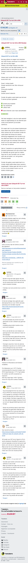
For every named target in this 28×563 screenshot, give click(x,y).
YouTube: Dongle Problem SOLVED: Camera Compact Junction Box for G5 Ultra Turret (14, 254)
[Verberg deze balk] (26, 5)
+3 (11, 177)
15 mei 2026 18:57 (16, 459)
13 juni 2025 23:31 (16, 317)
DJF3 (7, 425)
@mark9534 (10, 274)
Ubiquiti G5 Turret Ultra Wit (10, 20)
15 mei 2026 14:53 (10, 427)
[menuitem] (18, 2)
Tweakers (4, 557)
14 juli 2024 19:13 (11, 215)
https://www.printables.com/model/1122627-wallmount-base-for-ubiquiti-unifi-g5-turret (14, 433)
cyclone (7, 47)
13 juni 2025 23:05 (10, 298)
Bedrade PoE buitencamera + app (7, 33)
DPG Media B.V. (20, 557)
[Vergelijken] (26, 24)
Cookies (3, 533)
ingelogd (21, 503)
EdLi (7, 296)
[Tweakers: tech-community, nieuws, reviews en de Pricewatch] (9, 2)
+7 (7, 24)
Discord (5, 549)
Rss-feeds (6, 547)
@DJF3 (8, 459)
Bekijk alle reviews (8, 39)
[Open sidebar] (27, 8)
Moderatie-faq (14, 198)
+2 (8, 177)
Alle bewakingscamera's (8, 18)
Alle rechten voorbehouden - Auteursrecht (13, 559)
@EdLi (8, 317)
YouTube (5, 542)
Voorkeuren (10, 533)
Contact (3, 524)
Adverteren (4, 522)
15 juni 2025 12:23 (16, 388)
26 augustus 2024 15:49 (12, 241)
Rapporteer (15, 53)
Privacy (3, 531)
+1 (25, 47)
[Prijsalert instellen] (19, 30)
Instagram (6, 545)
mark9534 (9, 240)
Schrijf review (6, 191)
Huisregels (4, 526)
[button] (2, 2)
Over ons (10, 524)
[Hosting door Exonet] (8, 514)
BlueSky (5, 540)
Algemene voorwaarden (8, 529)
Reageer (4, 236)
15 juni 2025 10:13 (10, 360)
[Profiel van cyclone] (2, 48)
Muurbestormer (10, 214)
